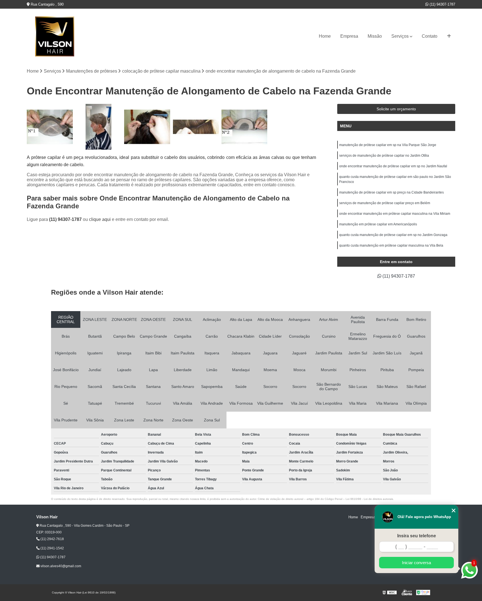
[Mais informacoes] (449, 36)
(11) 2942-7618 (52, 539)
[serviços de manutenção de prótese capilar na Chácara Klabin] (98, 127)
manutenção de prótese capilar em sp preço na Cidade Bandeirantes (391, 192)
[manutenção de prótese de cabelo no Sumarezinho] (147, 127)
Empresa (349, 36)
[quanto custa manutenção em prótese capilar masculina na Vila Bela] (244, 127)
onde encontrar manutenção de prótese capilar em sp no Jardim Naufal (393, 166)
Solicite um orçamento (396, 109)
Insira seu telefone (416, 535)
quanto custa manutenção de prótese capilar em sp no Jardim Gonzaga (393, 235)
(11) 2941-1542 (52, 548)
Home (325, 36)
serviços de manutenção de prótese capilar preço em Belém (384, 203)
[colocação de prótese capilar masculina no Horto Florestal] (50, 127)
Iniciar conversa (416, 562)
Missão (375, 36)
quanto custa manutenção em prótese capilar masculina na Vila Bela (391, 245)
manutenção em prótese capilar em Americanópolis (378, 224)
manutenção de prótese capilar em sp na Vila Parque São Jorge (387, 145)
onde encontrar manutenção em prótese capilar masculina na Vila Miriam (394, 214)
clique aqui (100, 219)
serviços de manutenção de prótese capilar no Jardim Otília (384, 156)
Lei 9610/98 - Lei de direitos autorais (369, 498)
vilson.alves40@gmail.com (60, 566)
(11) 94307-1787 (441, 4)
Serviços (400, 36)
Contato (429, 36)
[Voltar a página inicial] (55, 36)
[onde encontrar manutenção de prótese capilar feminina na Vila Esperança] (196, 127)
